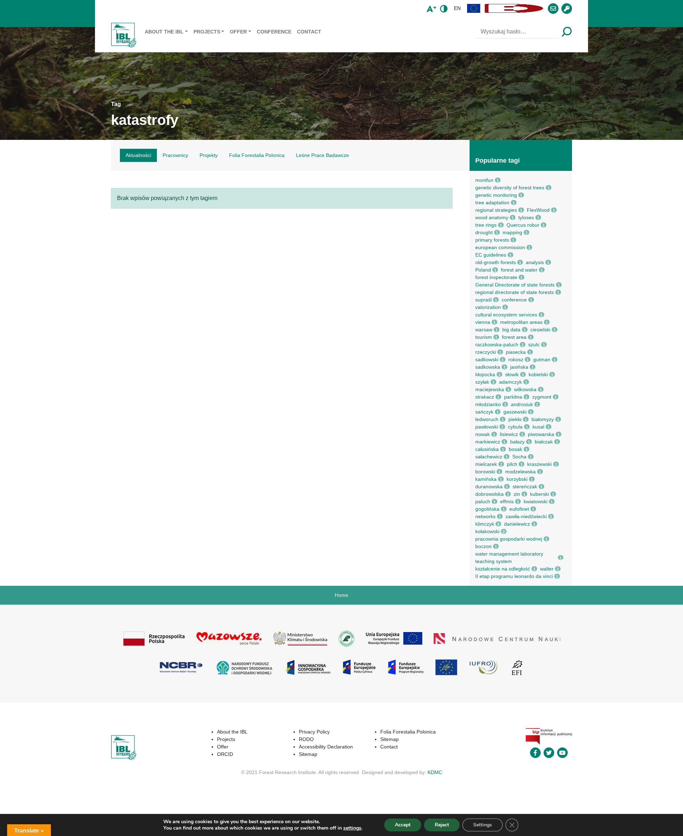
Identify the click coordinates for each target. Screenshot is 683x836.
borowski (485, 471)
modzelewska (520, 471)
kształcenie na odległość (502, 569)
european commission (500, 247)
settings (352, 828)
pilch (512, 464)
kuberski (539, 494)
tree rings (486, 225)
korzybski (517, 479)
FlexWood (538, 210)
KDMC (435, 772)
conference (514, 300)
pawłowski (486, 427)
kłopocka (485, 374)
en (457, 8)
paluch (482, 501)
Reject (442, 824)
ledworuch (486, 419)
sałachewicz (488, 456)
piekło (514, 419)
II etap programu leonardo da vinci (514, 576)
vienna (482, 322)
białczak (544, 442)
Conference (274, 32)
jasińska (519, 367)
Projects (207, 32)
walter (547, 569)
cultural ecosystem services (506, 314)
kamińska (486, 479)
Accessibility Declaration (326, 747)
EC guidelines (490, 255)
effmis (507, 501)
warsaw (483, 329)
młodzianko (488, 404)
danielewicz (517, 524)
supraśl (483, 300)
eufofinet (519, 509)
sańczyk (484, 412)
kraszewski (539, 464)
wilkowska (525, 389)
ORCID (225, 754)
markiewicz (487, 442)
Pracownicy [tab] (175, 155)
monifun (484, 180)
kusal (538, 427)
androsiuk (522, 404)
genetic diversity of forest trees (509, 187)
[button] (474, 8)
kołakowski (487, 531)
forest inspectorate (496, 277)
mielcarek (486, 464)
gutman (541, 359)
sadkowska (487, 367)
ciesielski (540, 329)
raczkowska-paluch (496, 344)
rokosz (515, 359)
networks (485, 516)
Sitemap (308, 754)
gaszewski (514, 412)
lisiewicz (509, 434)
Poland (483, 270)
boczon (483, 546)
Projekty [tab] (209, 155)
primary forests (492, 240)
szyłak (482, 382)
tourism (483, 337)
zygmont (541, 397)
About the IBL (164, 32)
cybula (515, 427)
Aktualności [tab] (138, 155)
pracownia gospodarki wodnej (508, 539)
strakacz (484, 397)
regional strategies (496, 210)
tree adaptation (492, 202)
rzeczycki (485, 352)
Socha (519, 456)
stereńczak (525, 486)
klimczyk (484, 524)
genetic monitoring (496, 195)
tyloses (526, 217)
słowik (512, 374)
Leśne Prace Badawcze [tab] (322, 155)
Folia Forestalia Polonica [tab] (257, 155)
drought (484, 232)
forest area (514, 337)
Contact (309, 32)
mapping (512, 232)
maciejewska (489, 389)
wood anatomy (491, 217)
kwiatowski (535, 501)
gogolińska (487, 509)
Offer (238, 32)
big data (511, 329)
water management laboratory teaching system (509, 557)
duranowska (489, 486)
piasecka (516, 352)
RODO (306, 739)
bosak (515, 449)
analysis (535, 262)
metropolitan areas (521, 322)
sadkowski (486, 359)
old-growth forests (495, 262)
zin (517, 494)
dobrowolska (489, 494)
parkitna (513, 397)
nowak (482, 434)
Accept (403, 824)
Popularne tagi (497, 160)
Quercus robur (523, 225)
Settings (482, 824)
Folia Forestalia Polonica (408, 732)
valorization (488, 307)
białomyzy (542, 419)
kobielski (538, 374)
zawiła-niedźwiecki (526, 516)
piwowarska (541, 434)
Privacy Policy (314, 732)
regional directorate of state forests (514, 292)
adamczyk (510, 382)
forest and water (519, 270)
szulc (534, 344)
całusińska (487, 449)
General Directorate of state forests (515, 285)
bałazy (517, 442)
